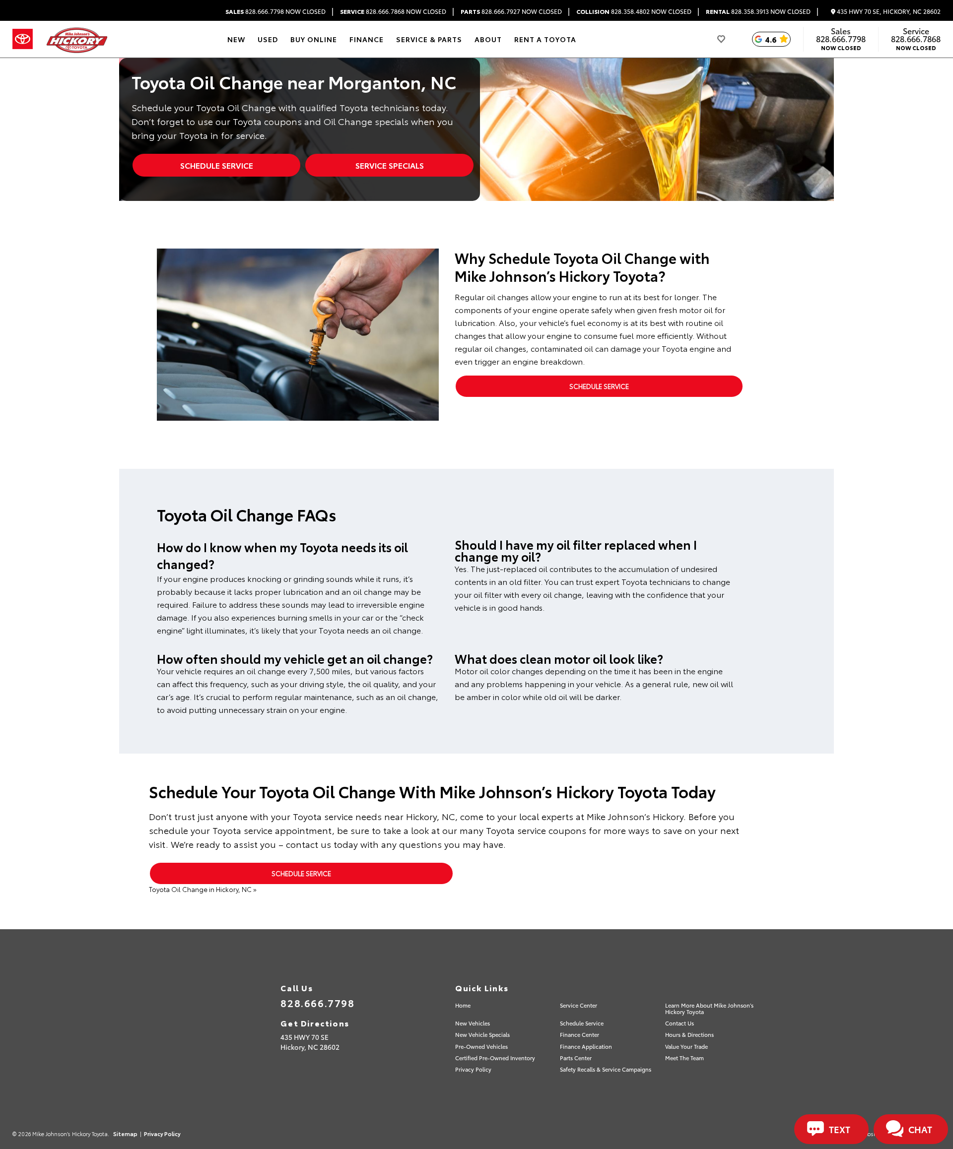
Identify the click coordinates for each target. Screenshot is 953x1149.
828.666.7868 (393, 11)
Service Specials (389, 165)
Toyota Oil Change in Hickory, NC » (203, 889)
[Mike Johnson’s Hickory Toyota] (76, 39)
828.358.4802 (633, 11)
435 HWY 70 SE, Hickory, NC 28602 (888, 11)
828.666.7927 (511, 11)
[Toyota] (22, 39)
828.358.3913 (758, 11)
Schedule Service (216, 165)
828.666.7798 (275, 11)
